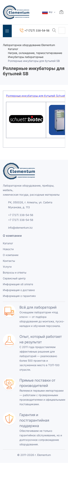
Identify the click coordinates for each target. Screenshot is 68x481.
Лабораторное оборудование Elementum (29, 45)
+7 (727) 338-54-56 (20, 215)
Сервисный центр (14, 278)
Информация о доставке (19, 290)
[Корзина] (61, 12)
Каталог (13, 49)
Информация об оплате (18, 284)
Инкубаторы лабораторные (25, 56)
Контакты (9, 260)
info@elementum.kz (20, 227)
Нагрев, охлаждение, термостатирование (35, 53)
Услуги (7, 266)
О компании (10, 255)
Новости (8, 249)
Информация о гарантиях (19, 295)
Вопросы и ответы (14, 272)
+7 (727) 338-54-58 (20, 219)
